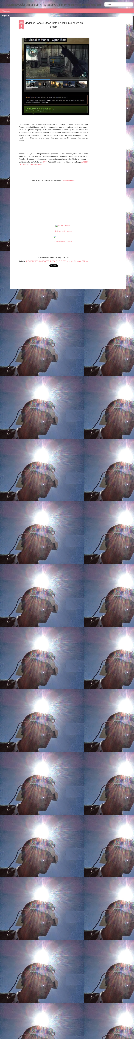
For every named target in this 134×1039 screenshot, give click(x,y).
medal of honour (74, 261)
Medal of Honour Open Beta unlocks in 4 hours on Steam (54, 24)
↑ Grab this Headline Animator (63, 231)
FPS (64, 261)
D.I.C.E (59, 261)
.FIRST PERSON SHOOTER (37, 261)
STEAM (85, 261)
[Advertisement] (103, 61)
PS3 (45, 161)
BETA (52, 261)
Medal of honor (68, 180)
